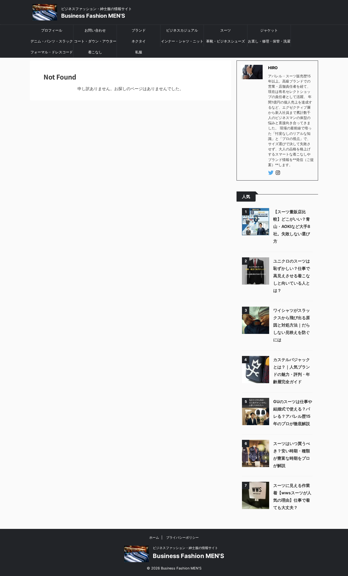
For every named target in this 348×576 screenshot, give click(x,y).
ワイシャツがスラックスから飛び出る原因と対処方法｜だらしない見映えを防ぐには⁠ (291, 325)
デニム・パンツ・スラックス (51, 43)
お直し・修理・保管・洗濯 (269, 41)
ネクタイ (139, 41)
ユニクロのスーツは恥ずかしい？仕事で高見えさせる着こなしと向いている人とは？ (291, 275)
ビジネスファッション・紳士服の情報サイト (185, 548)
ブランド (139, 30)
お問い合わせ (95, 30)
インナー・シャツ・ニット (182, 41)
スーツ (225, 30)
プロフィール (51, 30)
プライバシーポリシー (182, 537)
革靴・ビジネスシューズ (225, 41)
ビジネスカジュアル (182, 30)
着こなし (95, 52)
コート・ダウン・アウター (95, 41)
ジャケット (269, 30)
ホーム (154, 537)
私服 (138, 52)
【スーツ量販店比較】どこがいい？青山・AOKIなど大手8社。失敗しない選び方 (291, 226)
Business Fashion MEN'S (93, 16)
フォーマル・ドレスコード (51, 52)
